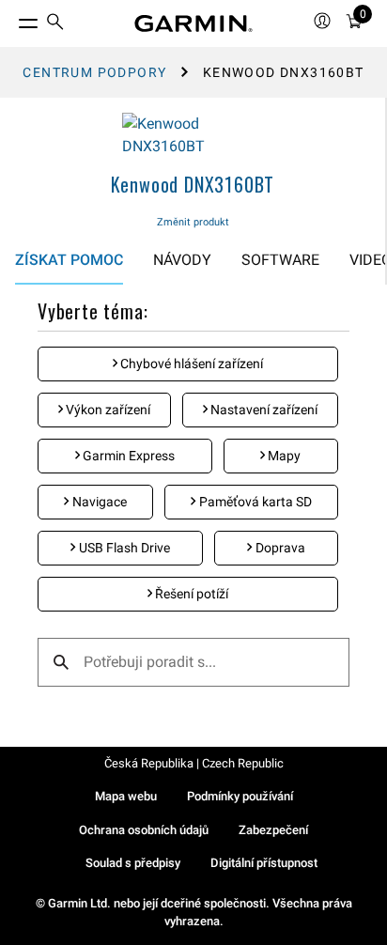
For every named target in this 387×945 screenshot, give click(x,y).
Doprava (279, 547)
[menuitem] (55, 24)
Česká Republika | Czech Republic (194, 763)
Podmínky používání (240, 796)
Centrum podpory (94, 72)
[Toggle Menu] (11, 19)
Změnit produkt (193, 222)
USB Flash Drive (123, 547)
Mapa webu (126, 796)
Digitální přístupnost (263, 863)
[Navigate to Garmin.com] (193, 23)
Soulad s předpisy (132, 863)
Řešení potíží (190, 593)
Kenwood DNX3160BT (193, 184)
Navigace (98, 501)
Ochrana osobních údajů (144, 830)
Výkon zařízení (106, 409)
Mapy (283, 455)
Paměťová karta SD (254, 501)
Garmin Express (127, 455)
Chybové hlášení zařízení (190, 363)
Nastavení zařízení (262, 409)
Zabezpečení (273, 830)
